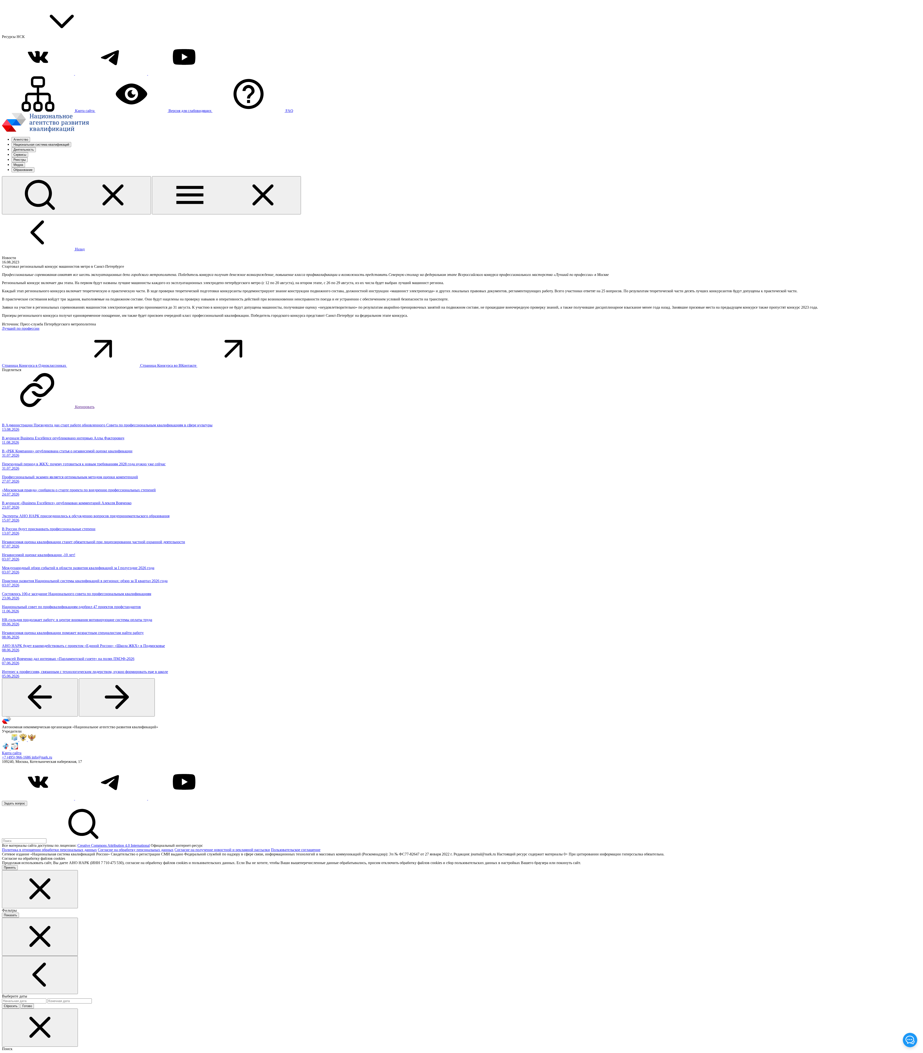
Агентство (20, 139)
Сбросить (11, 1006)
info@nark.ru (42, 757)
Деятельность (23, 149)
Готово (27, 1006)
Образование (22, 170)
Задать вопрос (14, 803)
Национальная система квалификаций (41, 144)
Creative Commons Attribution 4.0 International (113, 845)
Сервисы (19, 154)
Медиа (18, 165)
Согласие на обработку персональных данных (136, 850)
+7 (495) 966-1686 (17, 757)
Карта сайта (11, 753)
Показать (10, 915)
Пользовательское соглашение (295, 850)
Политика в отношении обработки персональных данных (49, 850)
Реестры (19, 160)
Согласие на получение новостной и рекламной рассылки (222, 850)
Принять (10, 867)
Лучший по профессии (20, 328)
